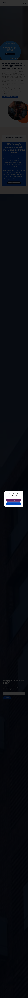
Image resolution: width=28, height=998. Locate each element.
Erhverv (14, 504)
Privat (13, 500)
